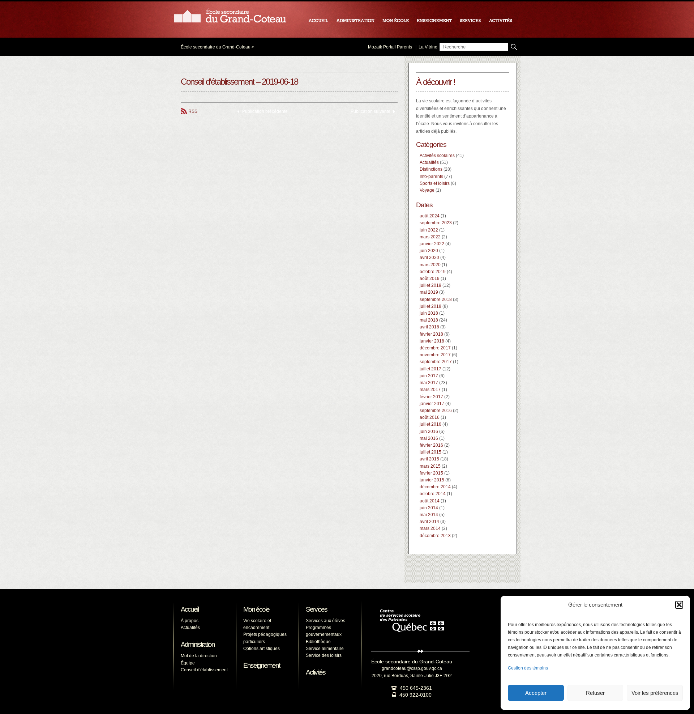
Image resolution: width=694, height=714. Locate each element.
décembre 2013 (435, 535)
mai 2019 (429, 292)
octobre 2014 (433, 493)
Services (316, 609)
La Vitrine (428, 47)
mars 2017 (430, 389)
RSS (192, 111)
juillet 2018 (430, 306)
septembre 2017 (436, 361)
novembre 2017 (435, 354)
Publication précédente (265, 111)
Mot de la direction (199, 655)
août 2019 (430, 278)
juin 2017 (429, 375)
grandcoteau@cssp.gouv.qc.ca (412, 668)
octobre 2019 (433, 271)
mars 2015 (430, 466)
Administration (198, 644)
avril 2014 (429, 521)
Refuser (595, 693)
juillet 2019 (430, 285)
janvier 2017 (432, 403)
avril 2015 (429, 459)
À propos (189, 620)
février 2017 (431, 396)
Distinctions (431, 169)
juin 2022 (429, 230)
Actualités (429, 162)
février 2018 (431, 334)
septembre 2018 (436, 299)
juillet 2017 (430, 368)
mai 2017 (429, 382)
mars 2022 (430, 236)
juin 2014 (429, 507)
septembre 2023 (436, 222)
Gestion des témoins (528, 668)
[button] (679, 604)
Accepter (536, 693)
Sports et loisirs (435, 183)
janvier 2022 (432, 243)
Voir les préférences (654, 693)
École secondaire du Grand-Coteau (215, 47)
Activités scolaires (437, 155)
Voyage (427, 190)
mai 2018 (429, 320)
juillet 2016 (430, 424)
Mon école (256, 609)
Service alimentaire (325, 648)
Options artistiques (261, 648)
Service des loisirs (324, 655)
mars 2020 (430, 264)
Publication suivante (370, 111)
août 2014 (430, 500)
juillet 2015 (430, 452)
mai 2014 (429, 514)
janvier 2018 (432, 341)
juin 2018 (429, 313)
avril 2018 (429, 327)
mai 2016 (429, 438)
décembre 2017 (435, 347)
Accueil (189, 609)
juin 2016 (429, 431)
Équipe (188, 663)
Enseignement (261, 665)
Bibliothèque (318, 641)
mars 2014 (430, 528)
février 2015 (431, 473)
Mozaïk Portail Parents (390, 47)
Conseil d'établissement (204, 669)
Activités (315, 672)
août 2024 (430, 215)
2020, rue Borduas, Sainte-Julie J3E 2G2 (412, 675)
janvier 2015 (432, 480)
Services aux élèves (325, 620)
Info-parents (431, 176)
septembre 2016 (436, 410)
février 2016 (431, 445)
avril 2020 (429, 257)
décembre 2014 (435, 486)
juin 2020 (429, 250)
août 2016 (430, 417)
